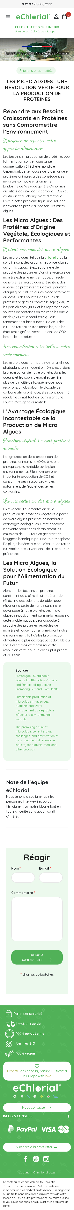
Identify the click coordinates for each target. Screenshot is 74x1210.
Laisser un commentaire (37, 957)
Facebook (26, 1159)
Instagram (46, 1159)
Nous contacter (37, 1107)
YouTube (36, 1159)
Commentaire (23, 893)
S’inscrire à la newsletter (37, 1147)
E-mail (45, 868)
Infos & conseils (37, 1116)
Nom (16, 868)
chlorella (52, 257)
